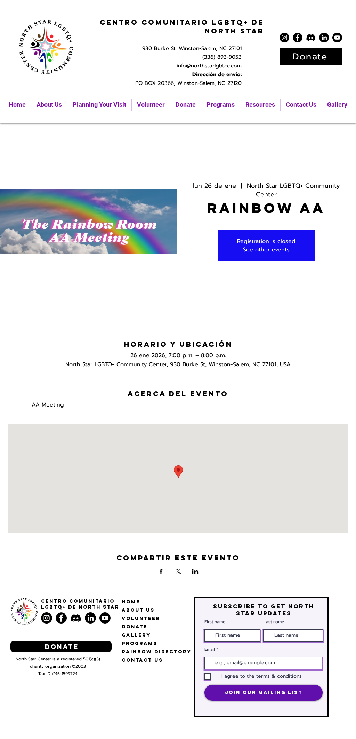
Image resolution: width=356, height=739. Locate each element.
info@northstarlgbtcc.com (209, 66)
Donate (134, 627)
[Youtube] (337, 37)
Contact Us (142, 660)
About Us (138, 610)
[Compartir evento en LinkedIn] (195, 571)
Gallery (136, 635)
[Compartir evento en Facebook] (161, 571)
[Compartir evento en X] (178, 571)
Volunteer (141, 618)
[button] (260, 105)
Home (131, 602)
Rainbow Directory (157, 652)
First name (214, 622)
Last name (274, 622)
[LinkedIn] (324, 37)
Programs (139, 643)
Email (209, 649)
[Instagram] (284, 37)
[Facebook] (297, 37)
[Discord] (311, 37)
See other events (266, 250)
